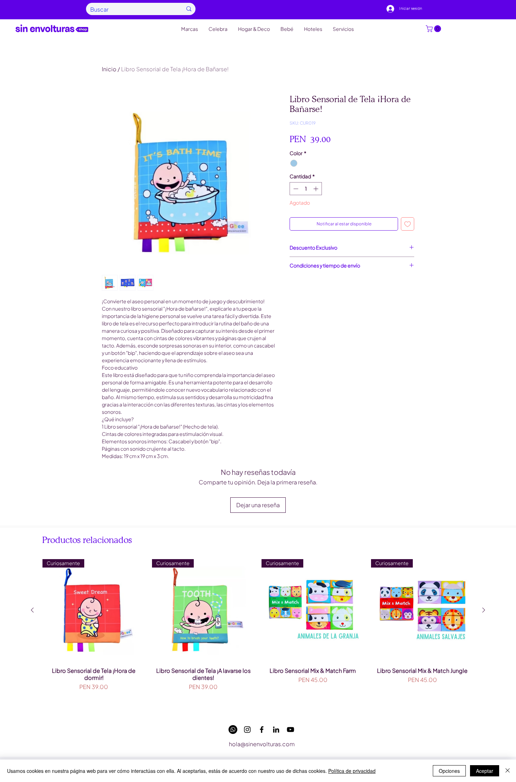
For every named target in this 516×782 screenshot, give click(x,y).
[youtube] (290, 729)
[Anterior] (32, 610)
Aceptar (484, 770)
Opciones (449, 770)
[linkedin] (276, 729)
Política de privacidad (352, 770)
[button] (434, 28)
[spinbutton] (305, 189)
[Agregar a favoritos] (407, 224)
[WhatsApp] (233, 729)
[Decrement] (295, 189)
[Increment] (316, 189)
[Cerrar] (507, 770)
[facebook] (261, 729)
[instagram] (247, 729)
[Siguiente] (483, 610)
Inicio (109, 69)
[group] (258, 634)
